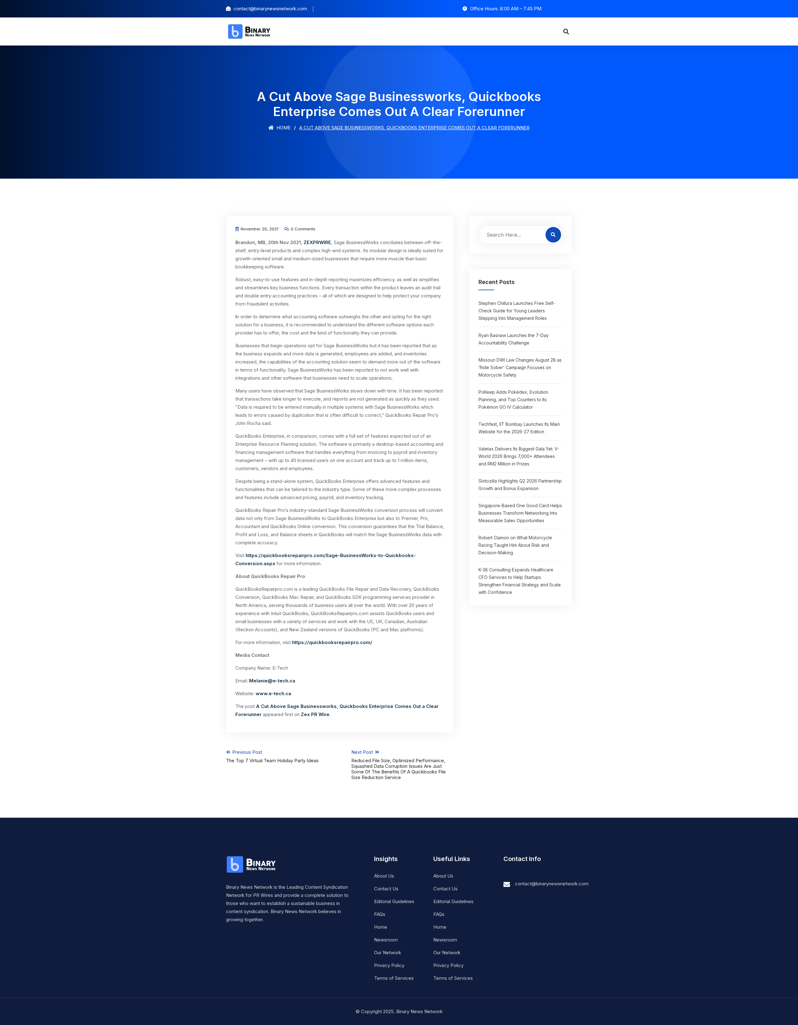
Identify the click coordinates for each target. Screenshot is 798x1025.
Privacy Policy (389, 965)
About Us (384, 876)
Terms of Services (394, 978)
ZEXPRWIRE (317, 242)
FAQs (379, 914)
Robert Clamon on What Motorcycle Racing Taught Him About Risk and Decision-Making (515, 545)
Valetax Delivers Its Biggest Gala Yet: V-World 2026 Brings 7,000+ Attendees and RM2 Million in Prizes (518, 456)
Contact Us (386, 889)
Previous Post (272, 756)
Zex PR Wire (315, 714)
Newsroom (386, 940)
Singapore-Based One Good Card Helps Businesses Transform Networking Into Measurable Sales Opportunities (520, 513)
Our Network (387, 952)
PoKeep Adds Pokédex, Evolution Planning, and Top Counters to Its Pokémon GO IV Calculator (513, 399)
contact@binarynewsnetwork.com (552, 884)
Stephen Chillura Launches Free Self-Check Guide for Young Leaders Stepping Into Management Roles (516, 311)
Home (283, 128)
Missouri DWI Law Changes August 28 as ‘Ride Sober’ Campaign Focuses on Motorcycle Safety (520, 367)
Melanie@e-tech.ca (272, 681)
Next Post (398, 764)
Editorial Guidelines (394, 901)
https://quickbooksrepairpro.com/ (332, 642)
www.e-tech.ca (273, 693)
